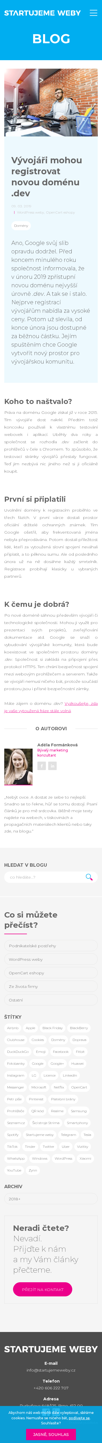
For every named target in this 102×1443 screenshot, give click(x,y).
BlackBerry (79, 1028)
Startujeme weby (40, 1135)
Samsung (79, 1111)
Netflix (59, 1087)
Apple (30, 1028)
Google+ (57, 1063)
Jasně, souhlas (51, 1434)
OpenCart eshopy (26, 972)
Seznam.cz (16, 1123)
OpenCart (79, 1087)
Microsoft (38, 1087)
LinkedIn (70, 1075)
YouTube (14, 1170)
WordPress (63, 1158)
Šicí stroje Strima (46, 1123)
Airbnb (12, 1028)
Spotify (12, 1135)
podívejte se (79, 1418)
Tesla (87, 1135)
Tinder (30, 1146)
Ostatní (16, 1000)
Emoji (41, 1051)
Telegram (68, 1135)
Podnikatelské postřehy (32, 945)
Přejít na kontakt (42, 1289)
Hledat (89, 877)
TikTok (12, 1146)
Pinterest (36, 1099)
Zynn (33, 1170)
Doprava (79, 1040)
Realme (57, 1111)
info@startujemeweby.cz (51, 1370)
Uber (66, 1146)
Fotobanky (16, 1063)
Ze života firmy (23, 986)
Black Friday (52, 1028)
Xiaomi (85, 1158)
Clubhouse (15, 1040)
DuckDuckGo (18, 1051)
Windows (39, 1158)
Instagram (15, 1075)
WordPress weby (25, 959)
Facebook (61, 1051)
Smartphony (77, 1123)
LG (34, 1075)
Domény (21, 225)
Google (37, 1063)
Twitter (48, 1146)
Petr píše (14, 1099)
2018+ (15, 1198)
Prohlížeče (15, 1111)
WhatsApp (16, 1158)
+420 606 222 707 (51, 1387)
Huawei (77, 1063)
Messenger (15, 1087)
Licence (50, 1075)
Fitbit (80, 1051)
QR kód (37, 1111)
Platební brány (63, 1099)
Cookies (38, 1040)
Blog (51, 38)
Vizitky (82, 1146)
